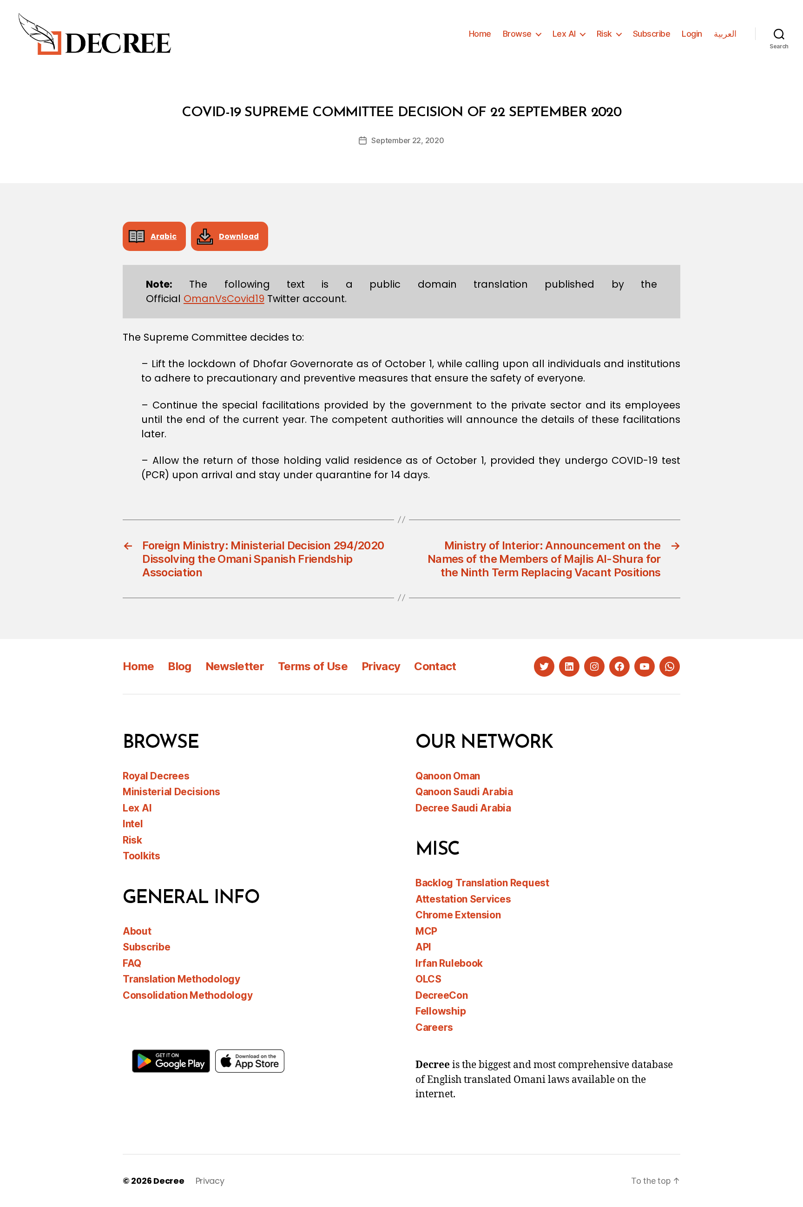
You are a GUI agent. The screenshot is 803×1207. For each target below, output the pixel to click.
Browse (517, 34)
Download (239, 236)
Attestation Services (463, 899)
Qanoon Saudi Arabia (464, 792)
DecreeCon (441, 995)
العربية (725, 34)
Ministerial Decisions (171, 792)
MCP (426, 931)
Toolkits (141, 856)
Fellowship (440, 1011)
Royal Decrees (156, 776)
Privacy (381, 666)
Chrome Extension (458, 915)
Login (692, 34)
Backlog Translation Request (482, 883)
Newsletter (234, 666)
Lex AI (564, 34)
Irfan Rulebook (449, 963)
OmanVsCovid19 (224, 298)
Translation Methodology (181, 979)
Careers (434, 1027)
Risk (604, 34)
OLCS (428, 979)
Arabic (164, 236)
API (423, 947)
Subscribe (652, 34)
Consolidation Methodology (187, 995)
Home (480, 34)
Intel (133, 824)
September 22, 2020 (407, 140)
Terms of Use (313, 666)
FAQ (132, 963)
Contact (435, 666)
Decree (168, 1181)
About (137, 931)
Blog (179, 666)
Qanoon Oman (447, 776)
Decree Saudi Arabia (463, 808)
